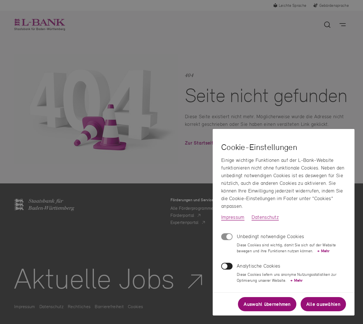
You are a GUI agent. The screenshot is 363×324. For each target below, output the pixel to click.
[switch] (227, 266)
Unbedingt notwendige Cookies (270, 236)
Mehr (323, 250)
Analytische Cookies (258, 266)
